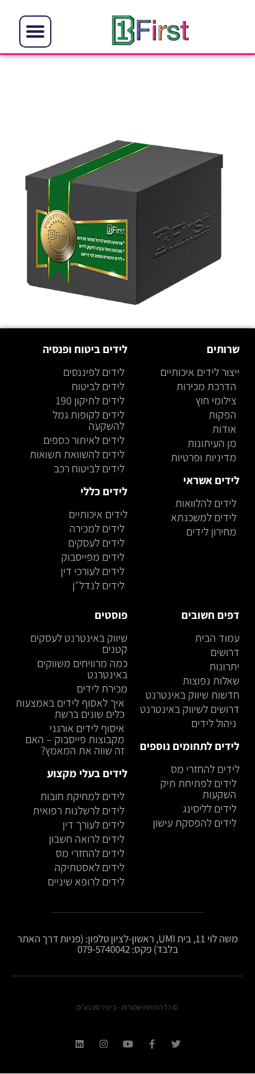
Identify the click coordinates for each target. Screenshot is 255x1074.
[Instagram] (103, 1044)
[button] (35, 31)
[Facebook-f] (152, 1044)
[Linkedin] (79, 1044)
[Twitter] (176, 1044)
